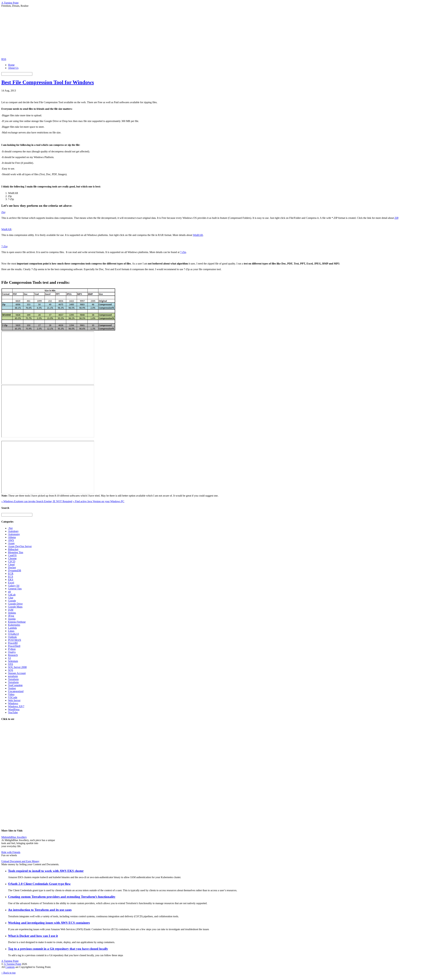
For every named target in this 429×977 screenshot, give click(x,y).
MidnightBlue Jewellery (14, 837)
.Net (10, 528)
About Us (13, 67)
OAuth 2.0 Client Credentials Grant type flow (39, 884)
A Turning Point (12, 964)
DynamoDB (14, 570)
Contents (10, 967)
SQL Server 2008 (17, 667)
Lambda (12, 627)
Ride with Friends (10, 852)
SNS (10, 664)
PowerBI (13, 643)
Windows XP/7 (16, 706)
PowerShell (14, 646)
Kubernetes (14, 624)
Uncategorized (15, 691)
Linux (11, 630)
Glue (10, 597)
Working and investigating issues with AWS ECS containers (49, 922)
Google (12, 600)
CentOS (12, 555)
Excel (11, 582)
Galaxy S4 (13, 585)
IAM (10, 609)
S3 (9, 658)
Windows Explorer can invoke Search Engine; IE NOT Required (36, 501)
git (9, 591)
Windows (13, 703)
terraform (13, 676)
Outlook (12, 637)
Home (11, 64)
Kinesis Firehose (17, 621)
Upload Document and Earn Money (20, 861)
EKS (10, 579)
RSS (3, 59)
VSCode (12, 697)
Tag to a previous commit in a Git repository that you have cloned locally (58, 948)
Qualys (12, 652)
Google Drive (15, 603)
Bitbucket (13, 549)
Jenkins (12, 612)
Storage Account (17, 673)
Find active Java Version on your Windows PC (98, 501)
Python (12, 649)
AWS (11, 540)
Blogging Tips (15, 552)
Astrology (13, 531)
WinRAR (6, 229)
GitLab (12, 594)
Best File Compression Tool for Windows (47, 82)
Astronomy (14, 534)
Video (11, 694)
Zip (3, 212)
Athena (12, 537)
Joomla (12, 618)
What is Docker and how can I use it (33, 936)
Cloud (11, 564)
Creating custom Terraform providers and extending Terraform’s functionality (61, 896)
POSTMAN (14, 640)
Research (13, 655)
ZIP (396, 217)
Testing (12, 688)
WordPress (13, 709)
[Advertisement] (214, 32)
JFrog (11, 615)
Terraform (13, 679)
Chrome (12, 558)
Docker (12, 567)
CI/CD (11, 561)
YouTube (13, 712)
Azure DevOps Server (20, 546)
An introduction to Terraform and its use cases (40, 910)
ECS (10, 576)
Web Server (14, 700)
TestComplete (15, 685)
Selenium (13, 661)
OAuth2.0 (13, 633)
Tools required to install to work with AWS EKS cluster (46, 871)
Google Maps (15, 606)
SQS (10, 670)
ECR (10, 573)
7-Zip (4, 246)
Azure (11, 543)
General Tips (15, 588)
